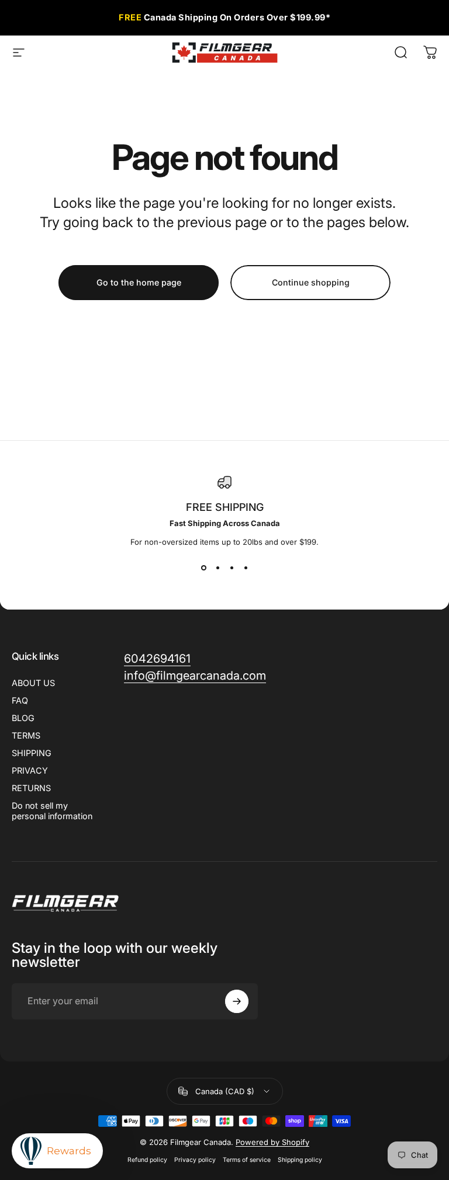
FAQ (20, 700)
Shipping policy (300, 1160)
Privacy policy (195, 1160)
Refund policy (147, 1160)
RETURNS (31, 788)
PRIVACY (30, 770)
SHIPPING (31, 753)
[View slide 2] (217, 568)
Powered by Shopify (272, 1142)
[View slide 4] (246, 568)
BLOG (23, 718)
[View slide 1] (203, 568)
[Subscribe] (236, 1001)
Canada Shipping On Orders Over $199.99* (224, 17)
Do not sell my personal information (52, 810)
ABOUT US (33, 683)
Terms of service (247, 1160)
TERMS (26, 735)
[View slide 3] (231, 568)
